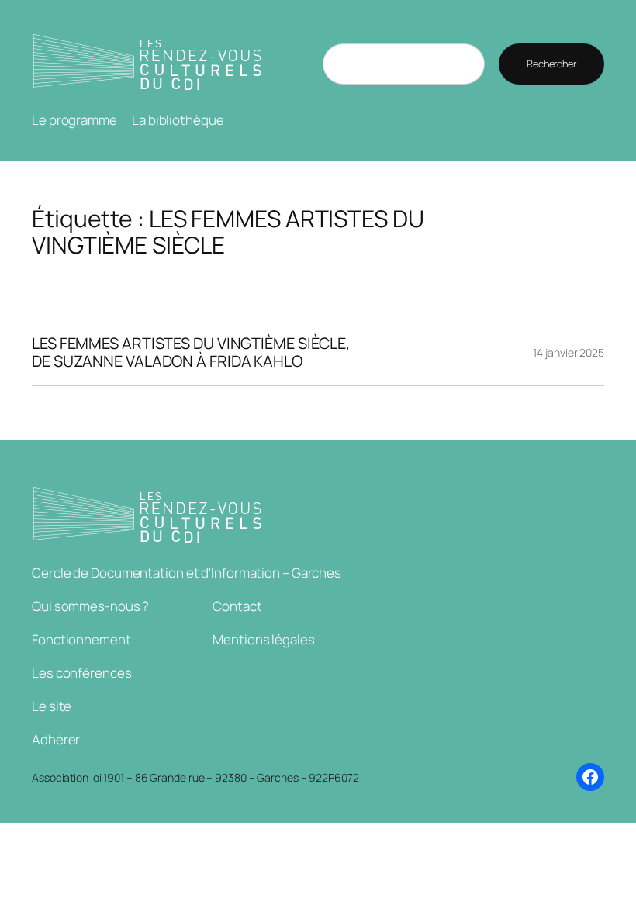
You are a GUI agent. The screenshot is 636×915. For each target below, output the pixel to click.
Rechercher (551, 64)
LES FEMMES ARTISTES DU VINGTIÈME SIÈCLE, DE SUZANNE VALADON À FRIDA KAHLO (191, 352)
